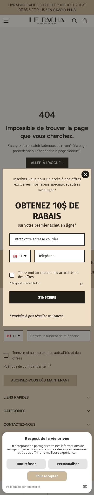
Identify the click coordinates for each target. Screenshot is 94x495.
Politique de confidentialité (23, 486)
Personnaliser (68, 464)
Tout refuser (26, 464)
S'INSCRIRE (47, 297)
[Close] (85, 174)
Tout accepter (47, 476)
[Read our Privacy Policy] (82, 284)
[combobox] (20, 256)
